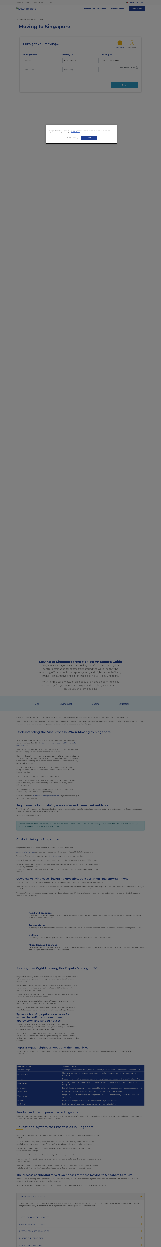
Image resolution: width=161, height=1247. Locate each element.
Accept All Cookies (89, 138)
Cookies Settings (73, 138)
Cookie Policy (75, 132)
